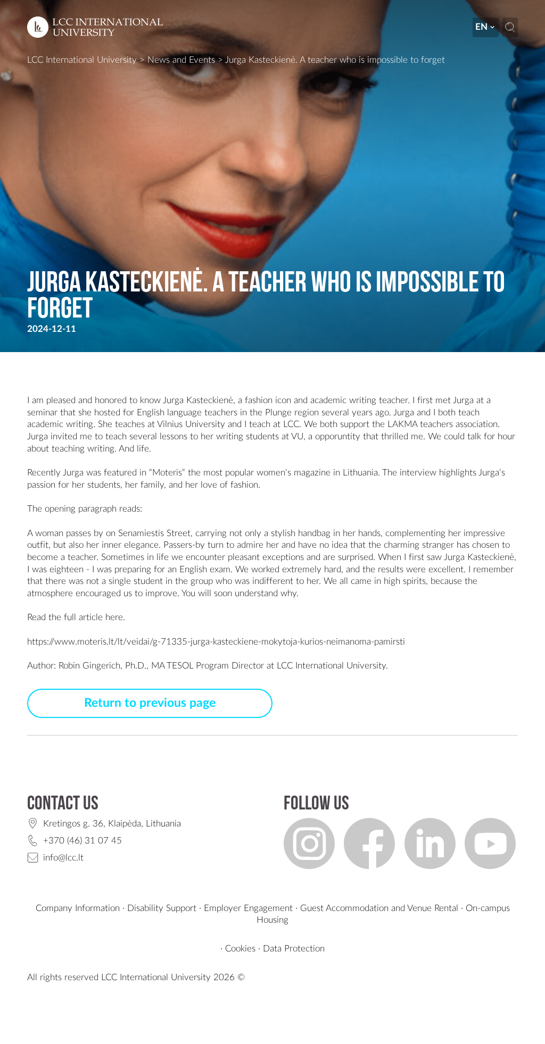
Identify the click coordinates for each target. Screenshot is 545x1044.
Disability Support (161, 908)
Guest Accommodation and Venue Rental (379, 908)
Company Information (78, 908)
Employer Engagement (248, 908)
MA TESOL (172, 665)
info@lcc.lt (63, 857)
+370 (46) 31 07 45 (82, 840)
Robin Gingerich (89, 665)
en (481, 26)
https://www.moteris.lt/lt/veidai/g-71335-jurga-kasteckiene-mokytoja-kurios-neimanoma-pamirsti (216, 641)
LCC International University (82, 59)
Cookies (240, 948)
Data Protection (294, 948)
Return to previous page (150, 703)
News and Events (181, 59)
